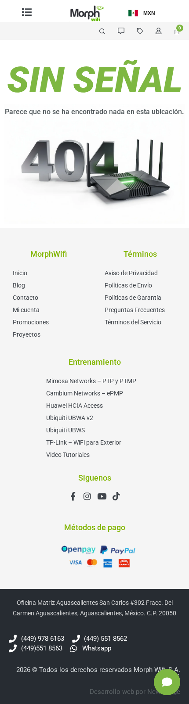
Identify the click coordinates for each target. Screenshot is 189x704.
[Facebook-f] (72, 496)
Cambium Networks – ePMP (84, 393)
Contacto (25, 297)
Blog (19, 285)
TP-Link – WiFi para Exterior (83, 442)
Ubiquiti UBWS (65, 430)
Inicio (20, 273)
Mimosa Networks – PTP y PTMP (91, 380)
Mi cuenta (26, 309)
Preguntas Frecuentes (135, 309)
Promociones (31, 322)
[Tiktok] (116, 496)
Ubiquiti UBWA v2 (69, 417)
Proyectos (26, 334)
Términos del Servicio (133, 322)
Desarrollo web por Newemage (135, 692)
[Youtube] (101, 496)
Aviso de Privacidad (131, 273)
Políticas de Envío (128, 285)
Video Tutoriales (68, 454)
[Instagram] (87, 496)
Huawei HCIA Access (74, 405)
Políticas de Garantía (133, 297)
